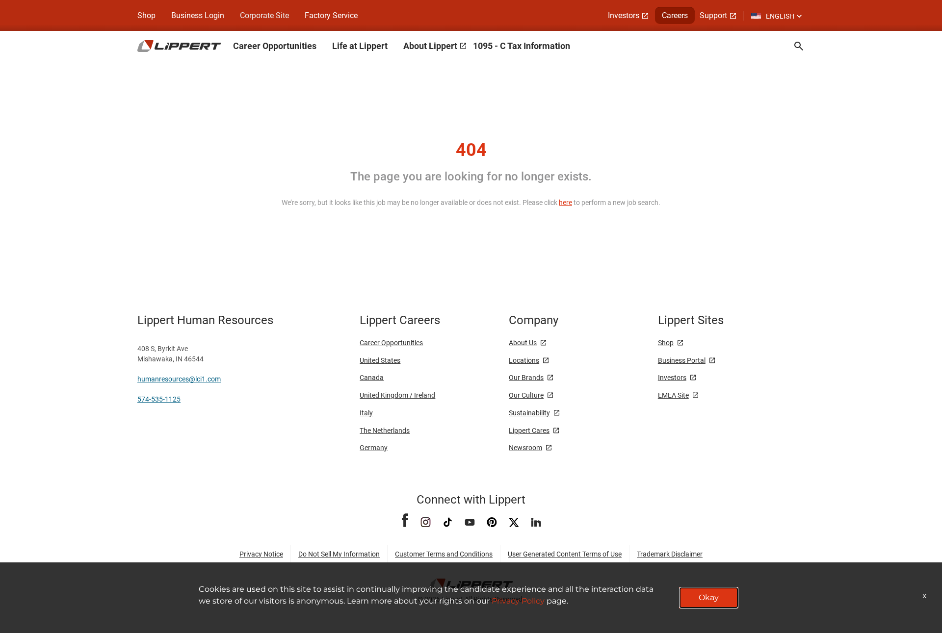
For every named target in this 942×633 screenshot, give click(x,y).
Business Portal (682, 360)
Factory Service (331, 15)
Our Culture (526, 395)
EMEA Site (673, 395)
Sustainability (529, 413)
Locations (524, 360)
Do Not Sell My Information (339, 554)
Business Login (197, 15)
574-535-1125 (159, 399)
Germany (374, 448)
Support (713, 15)
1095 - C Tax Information (521, 46)
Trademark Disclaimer (670, 554)
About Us (523, 343)
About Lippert (430, 46)
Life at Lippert (360, 46)
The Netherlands (385, 430)
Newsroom (525, 448)
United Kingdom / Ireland (397, 395)
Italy (366, 413)
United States (380, 360)
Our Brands (526, 377)
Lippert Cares (529, 430)
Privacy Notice (261, 554)
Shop (146, 15)
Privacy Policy (518, 601)
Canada (372, 377)
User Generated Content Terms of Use (565, 554)
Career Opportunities (274, 46)
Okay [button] (709, 597)
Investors (623, 15)
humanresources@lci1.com (179, 379)
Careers (675, 15)
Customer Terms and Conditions (444, 554)
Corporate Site (264, 15)
